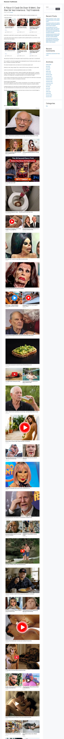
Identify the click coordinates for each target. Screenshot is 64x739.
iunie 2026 (48, 67)
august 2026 (48, 64)
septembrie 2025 (49, 83)
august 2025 (48, 84)
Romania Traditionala (10, 1)
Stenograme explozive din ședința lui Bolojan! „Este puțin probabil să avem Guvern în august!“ (53, 24)
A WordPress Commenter (51, 53)
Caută (47, 7)
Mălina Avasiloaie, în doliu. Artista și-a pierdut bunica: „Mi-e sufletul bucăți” (53, 20)
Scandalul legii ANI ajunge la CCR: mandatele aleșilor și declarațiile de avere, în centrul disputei (53, 35)
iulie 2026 (48, 66)
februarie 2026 (49, 74)
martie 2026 (48, 72)
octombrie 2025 (49, 81)
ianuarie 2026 (49, 76)
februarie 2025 (49, 94)
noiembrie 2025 (49, 79)
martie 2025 (48, 93)
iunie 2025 (48, 88)
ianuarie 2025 (49, 96)
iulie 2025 (48, 86)
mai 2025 (48, 89)
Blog (47, 105)
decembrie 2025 (49, 78)
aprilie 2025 (48, 91)
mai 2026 (48, 69)
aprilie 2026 (48, 71)
